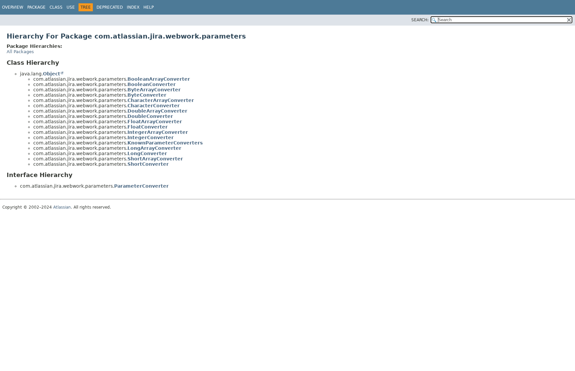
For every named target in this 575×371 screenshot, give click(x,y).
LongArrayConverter (154, 148)
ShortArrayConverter (155, 158)
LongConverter (147, 153)
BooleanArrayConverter (158, 79)
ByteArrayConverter (154, 89)
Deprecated (109, 7)
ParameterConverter (141, 186)
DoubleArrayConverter (157, 111)
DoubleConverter (150, 116)
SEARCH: (420, 20)
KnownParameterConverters (165, 142)
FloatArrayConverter (154, 121)
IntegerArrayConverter (157, 132)
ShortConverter (148, 164)
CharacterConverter (153, 105)
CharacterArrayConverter (160, 100)
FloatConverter (147, 127)
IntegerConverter (150, 137)
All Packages (20, 51)
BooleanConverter (151, 84)
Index (133, 7)
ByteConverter (146, 95)
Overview (12, 7)
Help (148, 7)
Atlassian (62, 207)
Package (36, 7)
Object (51, 73)
